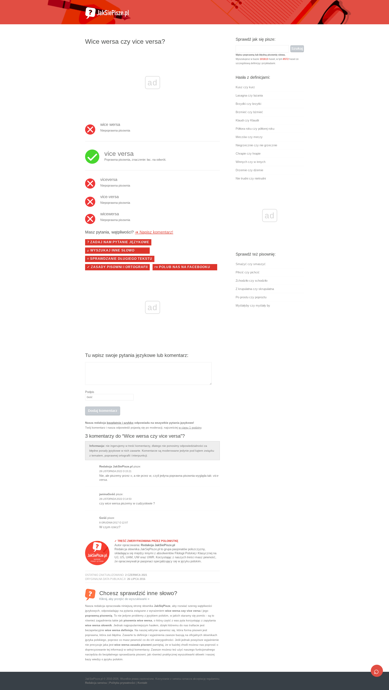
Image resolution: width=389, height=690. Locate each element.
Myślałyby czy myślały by (253, 305)
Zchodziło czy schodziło (251, 280)
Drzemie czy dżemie (249, 170)
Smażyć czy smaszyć (251, 264)
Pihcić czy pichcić (248, 272)
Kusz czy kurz (245, 87)
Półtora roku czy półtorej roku (255, 128)
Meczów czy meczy (249, 137)
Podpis (89, 392)
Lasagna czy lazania (249, 95)
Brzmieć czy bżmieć (249, 112)
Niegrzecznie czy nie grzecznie (256, 145)
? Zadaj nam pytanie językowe (118, 242)
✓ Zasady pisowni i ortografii (117, 267)
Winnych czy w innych (250, 161)
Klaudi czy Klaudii (247, 120)
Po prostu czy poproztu (251, 297)
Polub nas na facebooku (182, 267)
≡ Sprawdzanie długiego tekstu (119, 258)
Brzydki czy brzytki (248, 103)
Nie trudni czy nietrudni (251, 178)
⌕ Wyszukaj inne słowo (111, 250)
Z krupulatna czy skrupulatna (255, 289)
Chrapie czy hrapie (248, 153)
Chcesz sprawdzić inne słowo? (138, 595)
